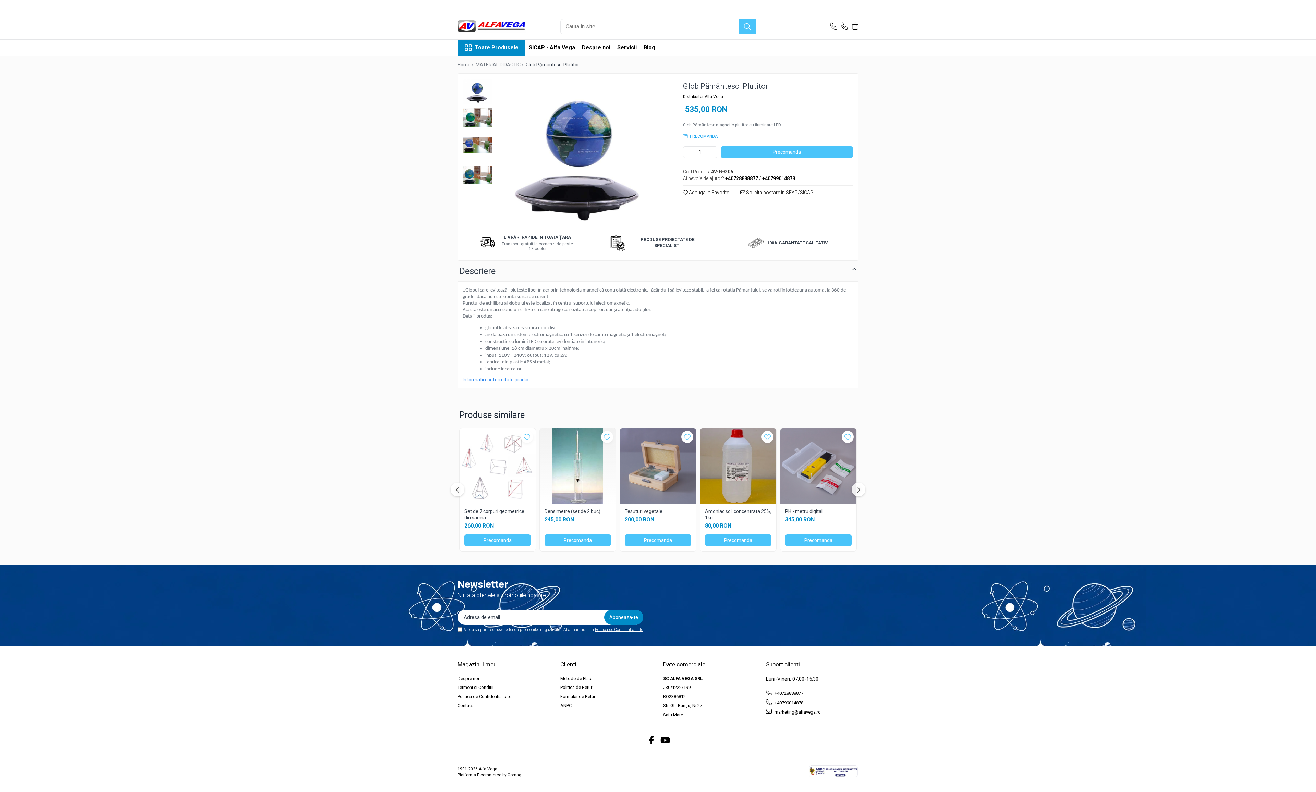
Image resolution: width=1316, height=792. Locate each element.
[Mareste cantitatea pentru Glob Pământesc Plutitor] (712, 152)
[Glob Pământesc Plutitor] (581, 153)
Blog (649, 47)
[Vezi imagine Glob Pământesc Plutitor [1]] (477, 117)
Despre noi (596, 47)
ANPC (566, 705)
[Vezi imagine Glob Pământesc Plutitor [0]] (477, 91)
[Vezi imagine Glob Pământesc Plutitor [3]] (477, 175)
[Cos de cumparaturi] (854, 27)
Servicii (627, 47)
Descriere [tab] (477, 271)
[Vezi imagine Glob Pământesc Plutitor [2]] (477, 145)
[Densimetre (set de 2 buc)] (578, 466)
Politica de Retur (576, 687)
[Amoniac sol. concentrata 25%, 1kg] (738, 466)
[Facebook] (652, 740)
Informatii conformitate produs (496, 379)
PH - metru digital (803, 511)
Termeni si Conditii (476, 687)
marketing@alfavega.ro (797, 712)
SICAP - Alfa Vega (552, 47)
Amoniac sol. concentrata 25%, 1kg (738, 514)
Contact (465, 705)
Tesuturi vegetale (643, 511)
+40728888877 (788, 693)
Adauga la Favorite (708, 192)
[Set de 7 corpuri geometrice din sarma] (498, 466)
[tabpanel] (581, 153)
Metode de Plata (576, 678)
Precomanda (787, 152)
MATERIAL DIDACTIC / (500, 64)
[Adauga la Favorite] (527, 437)
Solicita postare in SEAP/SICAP (779, 192)
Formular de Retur (577, 696)
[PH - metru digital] (818, 466)
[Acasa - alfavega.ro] (492, 26)
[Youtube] (665, 740)
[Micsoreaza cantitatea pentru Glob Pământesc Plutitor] (688, 152)
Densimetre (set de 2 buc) (572, 511)
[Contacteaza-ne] (833, 27)
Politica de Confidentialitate (619, 629)
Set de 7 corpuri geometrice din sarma (494, 514)
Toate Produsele (497, 47)
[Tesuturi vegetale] (658, 466)
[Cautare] (747, 26)
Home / (466, 64)
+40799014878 (788, 702)
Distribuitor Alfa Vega (703, 96)
